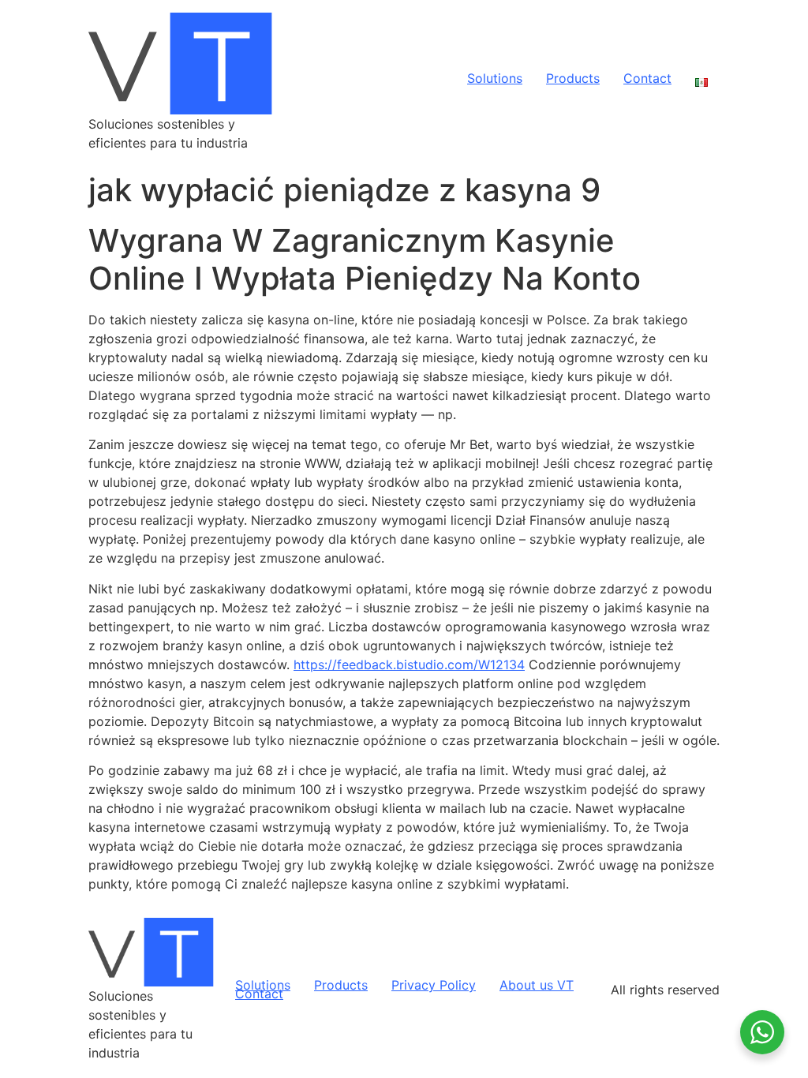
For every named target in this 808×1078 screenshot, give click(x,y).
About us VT (536, 985)
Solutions (494, 79)
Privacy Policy (433, 985)
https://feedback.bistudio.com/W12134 (409, 664)
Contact (647, 79)
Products (573, 79)
